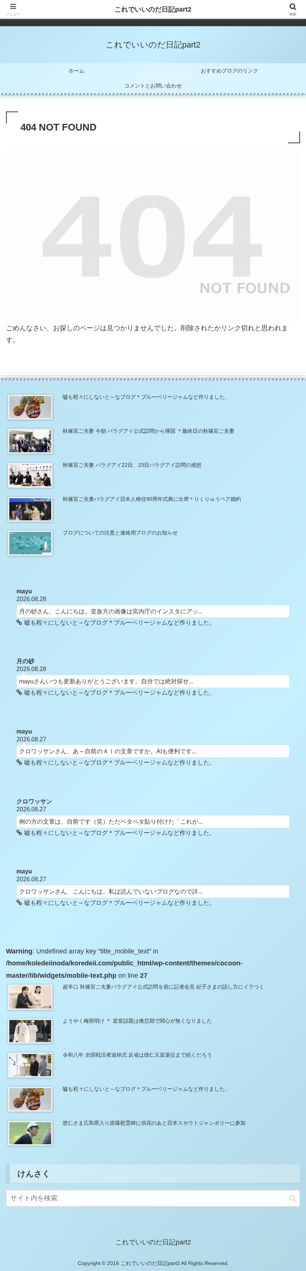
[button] (292, 1198)
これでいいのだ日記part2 (153, 9)
